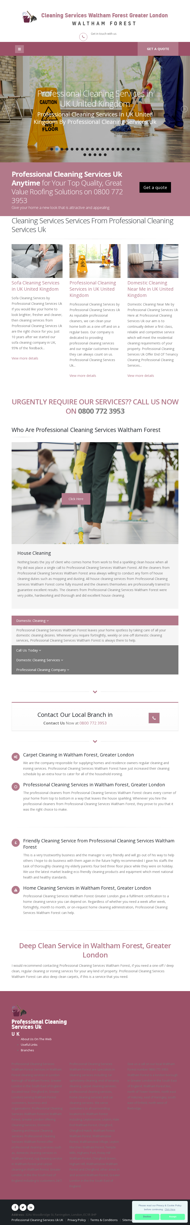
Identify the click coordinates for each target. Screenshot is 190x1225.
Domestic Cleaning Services (38, 660)
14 (118, 149)
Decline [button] (147, 1217)
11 (102, 149)
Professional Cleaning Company (41, 669)
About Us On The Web (36, 1039)
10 (97, 149)
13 (112, 149)
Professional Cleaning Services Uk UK (37, 1220)
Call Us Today (27, 650)
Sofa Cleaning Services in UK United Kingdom (36, 286)
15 (123, 149)
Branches (27, 1050)
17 (133, 149)
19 (84, 154)
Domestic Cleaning (31, 620)
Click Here (76, 499)
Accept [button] (172, 1217)
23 (105, 154)
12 (107, 149)
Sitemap (128, 1220)
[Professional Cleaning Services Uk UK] (19, 1010)
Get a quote (158, 49)
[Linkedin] (30, 1207)
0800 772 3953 (101, 411)
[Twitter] (22, 1207)
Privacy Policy (77, 1220)
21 (95, 154)
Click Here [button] (170, 1209)
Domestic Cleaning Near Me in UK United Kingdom (95, 98)
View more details (25, 358)
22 (100, 154)
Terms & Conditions (104, 1220)
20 (90, 154)
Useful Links (29, 1045)
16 (128, 149)
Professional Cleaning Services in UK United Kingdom (93, 289)
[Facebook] (15, 1207)
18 (138, 149)
